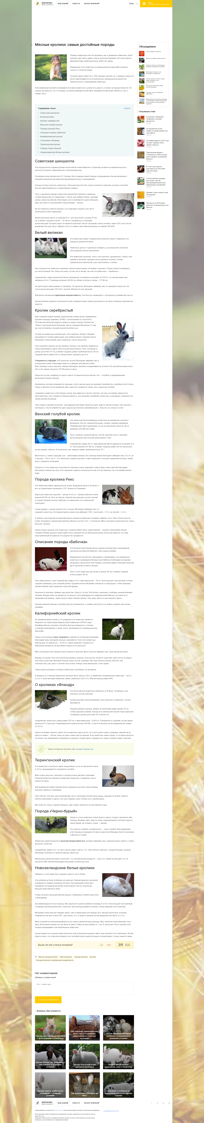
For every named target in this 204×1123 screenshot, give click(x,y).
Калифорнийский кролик (51, 136)
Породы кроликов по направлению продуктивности (55, 960)
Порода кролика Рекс (50, 128)
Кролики (93, 957)
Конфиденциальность (111, 1111)
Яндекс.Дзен (58, 1110)
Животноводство (66, 957)
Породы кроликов (81, 957)
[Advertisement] (102, 23)
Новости (76, 3)
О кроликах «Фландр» (50, 140)
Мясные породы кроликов (48, 957)
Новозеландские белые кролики (55, 152)
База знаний (63, 3)
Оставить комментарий (48, 1000)
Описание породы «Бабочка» (53, 132)
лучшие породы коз (84, 749)
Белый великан (47, 117)
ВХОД (132, 3)
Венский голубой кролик (51, 125)
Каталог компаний (91, 3)
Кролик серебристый (49, 121)
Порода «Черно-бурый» (50, 148)
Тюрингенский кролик (50, 144)
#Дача (158, 3)
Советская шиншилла (49, 113)
